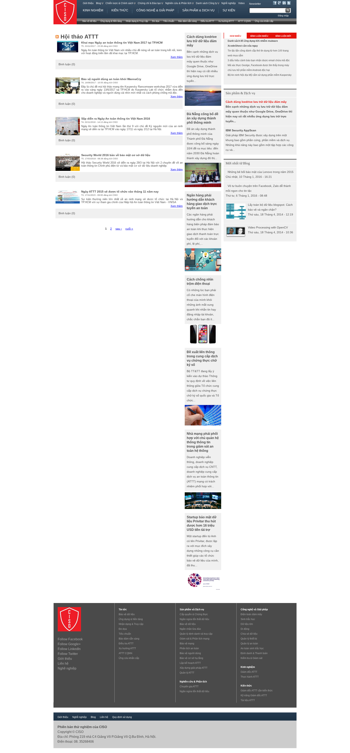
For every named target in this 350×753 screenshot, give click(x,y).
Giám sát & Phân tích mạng (194, 638)
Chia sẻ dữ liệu (249, 633)
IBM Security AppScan (241, 130)
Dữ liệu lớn (247, 624)
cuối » (129, 228)
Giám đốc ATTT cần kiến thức (257, 690)
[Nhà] (68, 12)
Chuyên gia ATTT (189, 686)
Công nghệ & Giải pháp (155, 10)
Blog (98, 3)
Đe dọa (155, 21)
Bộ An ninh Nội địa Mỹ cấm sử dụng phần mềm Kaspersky (259, 75)
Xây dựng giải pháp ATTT (193, 667)
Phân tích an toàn (189, 648)
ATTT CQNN (244, 21)
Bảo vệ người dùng (190, 653)
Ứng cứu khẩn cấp (264, 21)
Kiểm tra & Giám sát (251, 658)
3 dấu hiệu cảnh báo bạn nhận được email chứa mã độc (259, 60)
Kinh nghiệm (93, 10)
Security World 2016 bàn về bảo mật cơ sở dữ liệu (115, 155)
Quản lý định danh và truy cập (196, 633)
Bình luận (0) (67, 64)
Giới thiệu (88, 3)
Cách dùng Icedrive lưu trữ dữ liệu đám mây (256, 101)
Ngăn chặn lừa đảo (190, 629)
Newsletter (255, 3)
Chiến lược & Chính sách (119, 3)
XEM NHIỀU (235, 36)
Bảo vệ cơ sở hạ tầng (191, 658)
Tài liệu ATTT (248, 700)
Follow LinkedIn (69, 649)
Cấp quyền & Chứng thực (194, 614)
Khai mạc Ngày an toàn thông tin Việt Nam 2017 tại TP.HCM (122, 42)
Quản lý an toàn (249, 643)
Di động (245, 629)
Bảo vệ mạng (187, 643)
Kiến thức (119, 10)
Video (241, 3)
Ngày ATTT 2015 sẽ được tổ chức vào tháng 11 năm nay (120, 191)
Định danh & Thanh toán (254, 653)
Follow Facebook (70, 639)
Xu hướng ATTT (226, 21)
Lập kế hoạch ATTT (190, 663)
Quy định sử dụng (122, 717)
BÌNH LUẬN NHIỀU (259, 36)
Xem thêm (177, 57)
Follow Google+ (69, 644)
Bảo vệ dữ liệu (89, 21)
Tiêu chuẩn (168, 21)
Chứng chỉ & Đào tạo (149, 3)
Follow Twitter (68, 654)
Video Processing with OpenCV (268, 227)
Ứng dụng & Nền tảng (111, 21)
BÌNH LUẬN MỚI (283, 36)
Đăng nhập (283, 15)
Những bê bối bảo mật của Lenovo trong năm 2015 (260, 172)
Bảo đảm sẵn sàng (187, 21)
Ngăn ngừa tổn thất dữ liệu (194, 619)
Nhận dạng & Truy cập (137, 21)
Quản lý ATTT (187, 672)
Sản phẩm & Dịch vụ (198, 10)
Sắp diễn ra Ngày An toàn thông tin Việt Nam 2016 (115, 118)
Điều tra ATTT (207, 21)
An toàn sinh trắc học (252, 648)
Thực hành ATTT (250, 676)
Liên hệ (63, 663)
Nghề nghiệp (228, 3)
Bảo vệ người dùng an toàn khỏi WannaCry (111, 79)
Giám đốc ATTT (249, 672)
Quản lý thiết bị (249, 638)
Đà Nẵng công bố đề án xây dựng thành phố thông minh (202, 118)
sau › (118, 228)
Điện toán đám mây (251, 614)
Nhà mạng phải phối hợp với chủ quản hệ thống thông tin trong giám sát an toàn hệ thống (203, 442)
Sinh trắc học (248, 619)
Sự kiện (229, 10)
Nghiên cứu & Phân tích (178, 3)
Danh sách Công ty (206, 3)
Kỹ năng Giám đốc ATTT (254, 695)
